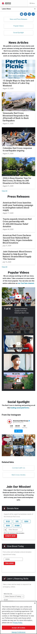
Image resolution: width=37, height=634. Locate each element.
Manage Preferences (18, 632)
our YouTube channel (26, 283)
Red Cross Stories (18, 475)
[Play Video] (18, 296)
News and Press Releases (18, 19)
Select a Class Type (8, 593)
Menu (33, 3)
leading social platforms (19, 408)
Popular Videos (18, 26)
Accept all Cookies (18, 628)
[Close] (35, 603)
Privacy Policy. (17, 623)
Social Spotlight (18, 33)
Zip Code (6, 599)
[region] (18, 617)
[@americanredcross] (9, 422)
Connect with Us (18, 468)
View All (4, 191)
